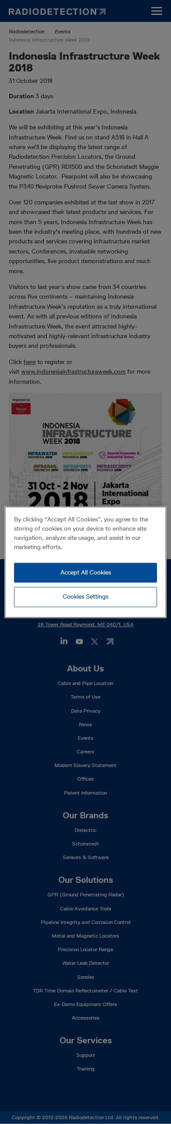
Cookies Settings (85, 597)
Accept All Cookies (86, 572)
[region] (85, 562)
